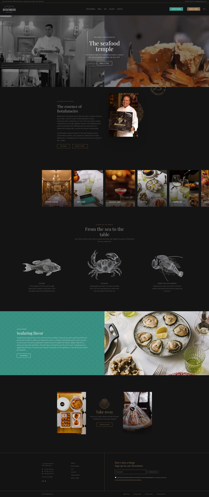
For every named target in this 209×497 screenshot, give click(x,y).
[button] (23, 1)
